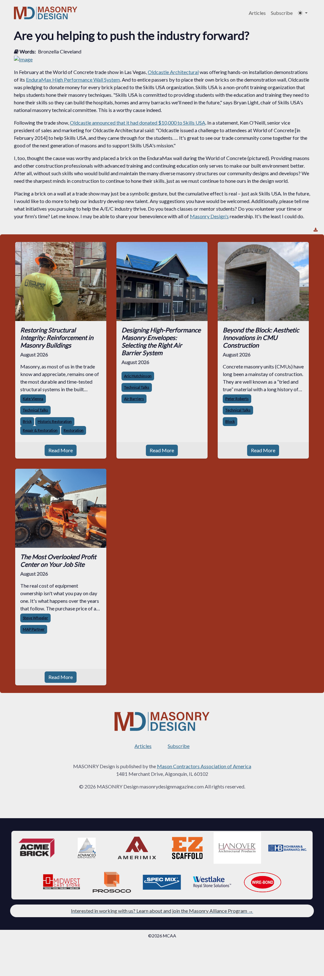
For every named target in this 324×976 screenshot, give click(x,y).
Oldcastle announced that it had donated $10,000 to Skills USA (137, 123)
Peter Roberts (237, 398)
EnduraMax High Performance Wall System (73, 80)
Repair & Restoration (40, 430)
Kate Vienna (33, 398)
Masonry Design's (209, 216)
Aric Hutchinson (138, 376)
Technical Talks (35, 410)
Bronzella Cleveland (59, 51)
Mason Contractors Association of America (204, 766)
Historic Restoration (55, 421)
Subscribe (282, 13)
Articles (257, 13)
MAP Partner (34, 629)
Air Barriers (134, 398)
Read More (60, 450)
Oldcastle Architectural (173, 72)
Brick (27, 421)
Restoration (74, 430)
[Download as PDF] (315, 229)
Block (230, 421)
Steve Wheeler (35, 617)
